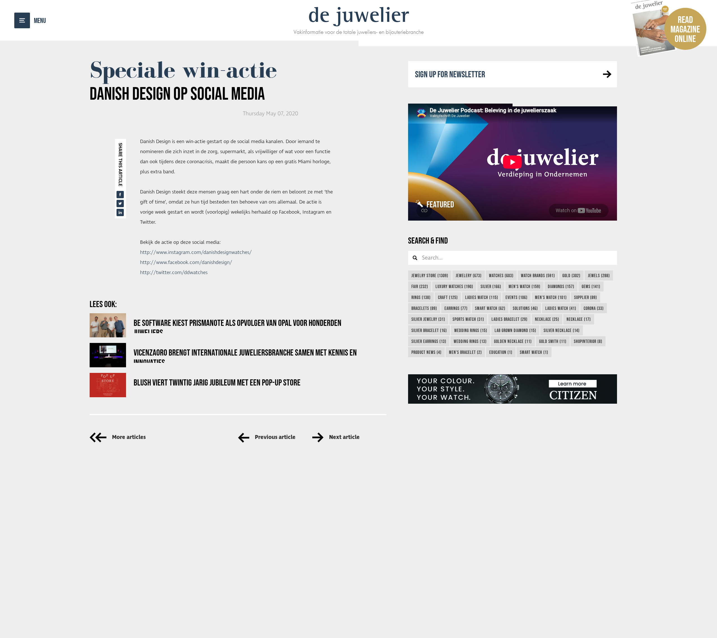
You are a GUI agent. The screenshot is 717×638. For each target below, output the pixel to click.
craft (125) (448, 297)
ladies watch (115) (481, 297)
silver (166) (491, 286)
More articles (129, 437)
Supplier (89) (585, 297)
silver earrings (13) (428, 341)
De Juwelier (358, 14)
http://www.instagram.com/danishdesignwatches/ (196, 252)
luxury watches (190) (454, 286)
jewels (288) (599, 275)
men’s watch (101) (551, 297)
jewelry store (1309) (429, 275)
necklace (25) (547, 319)
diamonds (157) (561, 286)
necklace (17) (579, 319)
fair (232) (419, 286)
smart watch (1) (534, 352)
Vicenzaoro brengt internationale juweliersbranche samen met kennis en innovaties (245, 355)
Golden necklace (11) (513, 341)
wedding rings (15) (470, 330)
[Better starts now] (512, 389)
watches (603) (501, 275)
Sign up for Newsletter (450, 74)
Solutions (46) (525, 308)
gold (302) (571, 275)
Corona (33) (594, 308)
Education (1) (500, 352)
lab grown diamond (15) (515, 330)
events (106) (516, 297)
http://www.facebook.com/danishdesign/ (186, 262)
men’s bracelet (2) (465, 352)
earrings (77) (455, 308)
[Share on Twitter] (120, 203)
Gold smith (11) (552, 341)
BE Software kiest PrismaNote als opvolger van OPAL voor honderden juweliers (237, 325)
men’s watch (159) (524, 286)
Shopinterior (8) (588, 341)
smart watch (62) (490, 308)
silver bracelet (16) (429, 330)
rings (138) (420, 297)
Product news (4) (426, 352)
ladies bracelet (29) (509, 319)
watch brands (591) (538, 275)
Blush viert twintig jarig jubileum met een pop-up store (217, 382)
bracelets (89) (424, 308)
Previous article (275, 437)
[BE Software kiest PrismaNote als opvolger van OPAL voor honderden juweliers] (108, 325)
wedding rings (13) (470, 341)
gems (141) (591, 286)
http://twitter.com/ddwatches (174, 272)
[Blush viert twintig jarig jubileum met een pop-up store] (108, 385)
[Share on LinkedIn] (120, 212)
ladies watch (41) (560, 308)
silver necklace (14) (561, 330)
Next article (344, 437)
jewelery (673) (468, 275)
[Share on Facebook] (120, 194)
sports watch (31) (468, 319)
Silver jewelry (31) (428, 319)
